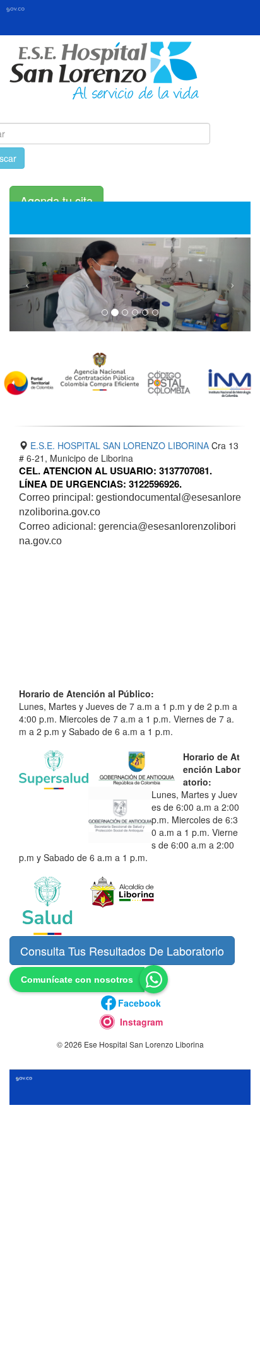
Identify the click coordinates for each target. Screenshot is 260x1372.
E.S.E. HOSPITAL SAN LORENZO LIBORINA (119, 445)
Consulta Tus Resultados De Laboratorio (122, 950)
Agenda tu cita (56, 200)
